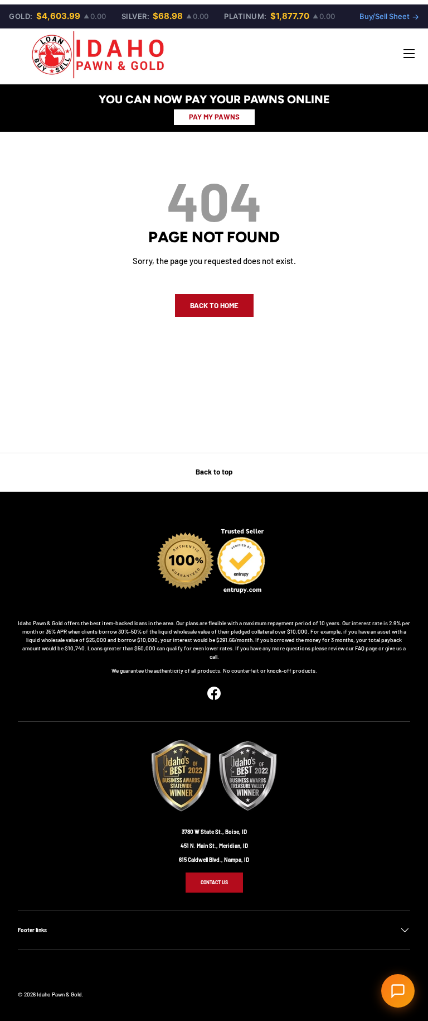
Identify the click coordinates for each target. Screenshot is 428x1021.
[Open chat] (398, 991)
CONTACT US (214, 882)
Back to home (214, 305)
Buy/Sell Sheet (389, 16)
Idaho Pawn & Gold (59, 994)
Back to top (214, 471)
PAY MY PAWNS (214, 116)
